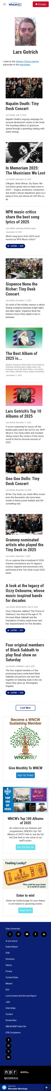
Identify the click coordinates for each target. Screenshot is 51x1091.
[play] (4, 1087)
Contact (9, 1014)
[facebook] (8, 1040)
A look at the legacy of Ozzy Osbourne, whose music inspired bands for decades (25, 593)
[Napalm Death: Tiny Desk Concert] (24, 88)
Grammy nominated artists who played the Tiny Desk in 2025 (24, 544)
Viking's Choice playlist (27, 61)
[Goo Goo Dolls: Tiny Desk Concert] (24, 463)
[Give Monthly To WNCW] (25, 739)
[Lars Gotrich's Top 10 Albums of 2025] (24, 395)
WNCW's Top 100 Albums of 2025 (25, 820)
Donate (42, 4)
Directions (10, 959)
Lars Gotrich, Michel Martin (16, 607)
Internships (11, 1008)
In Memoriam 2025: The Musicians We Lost (25, 170)
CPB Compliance (13, 1033)
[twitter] (8, 1051)
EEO (7, 990)
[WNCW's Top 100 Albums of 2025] (25, 799)
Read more (25, 910)
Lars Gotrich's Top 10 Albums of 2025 (23, 414)
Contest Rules (12, 977)
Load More (25, 707)
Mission (9, 984)
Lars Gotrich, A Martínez (15, 666)
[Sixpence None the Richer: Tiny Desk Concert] (24, 268)
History (9, 965)
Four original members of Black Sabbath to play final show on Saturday (25, 652)
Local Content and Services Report (21, 996)
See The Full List (25, 847)
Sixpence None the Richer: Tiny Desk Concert (21, 289)
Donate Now (11, 1020)
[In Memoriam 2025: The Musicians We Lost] (24, 152)
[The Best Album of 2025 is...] (24, 338)
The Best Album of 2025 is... (21, 356)
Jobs (8, 1002)
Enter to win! (25, 895)
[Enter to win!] (25, 874)
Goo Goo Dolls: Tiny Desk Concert (22, 481)
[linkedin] (8, 1057)
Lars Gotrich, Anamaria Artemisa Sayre (21, 228)
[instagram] (8, 1046)
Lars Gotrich (10, 115)
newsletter (25, 64)
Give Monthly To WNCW (25, 768)
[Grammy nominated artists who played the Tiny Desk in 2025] (24, 524)
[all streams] (47, 1087)
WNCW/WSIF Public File (16, 1026)
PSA (8, 953)
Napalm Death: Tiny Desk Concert (22, 106)
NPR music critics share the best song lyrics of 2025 (22, 216)
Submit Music (12, 947)
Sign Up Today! (25, 775)
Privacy (9, 971)
